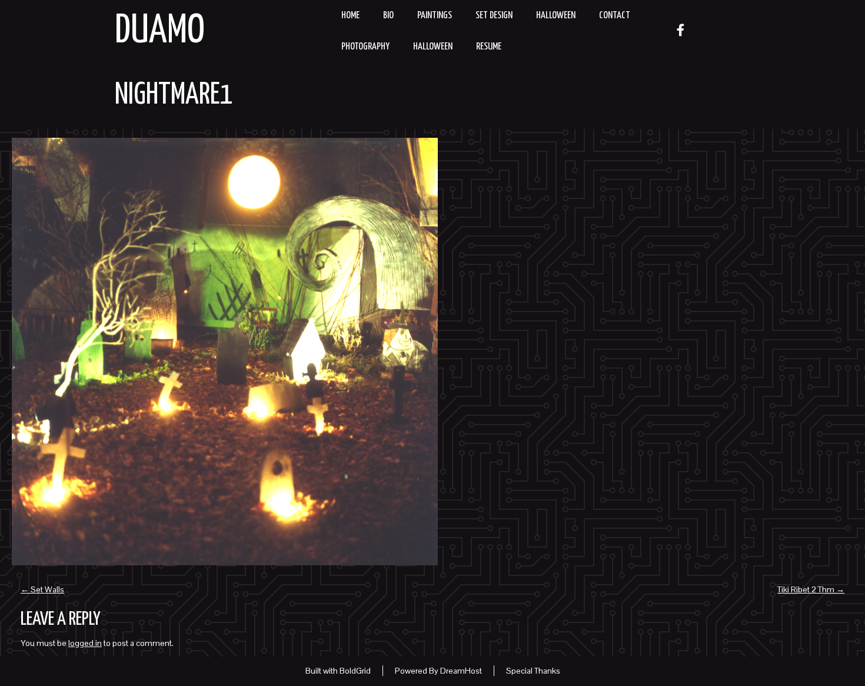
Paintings (434, 16)
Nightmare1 (174, 95)
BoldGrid (355, 670)
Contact (614, 16)
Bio (388, 16)
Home (350, 16)
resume (488, 47)
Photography (365, 47)
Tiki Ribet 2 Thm (810, 589)
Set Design (494, 16)
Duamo (160, 31)
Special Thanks (533, 670)
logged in (85, 643)
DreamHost (461, 670)
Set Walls (42, 589)
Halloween (555, 16)
